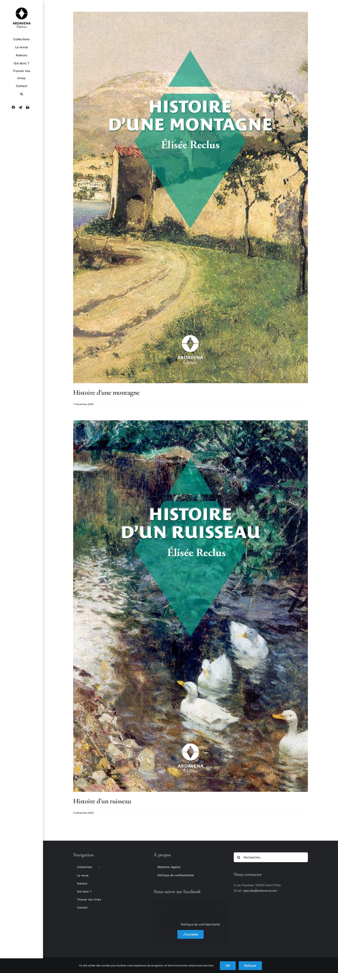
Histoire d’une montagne (106, 392)
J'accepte (190, 934)
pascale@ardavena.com (260, 890)
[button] (21, 94)
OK (228, 966)
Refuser (250, 966)
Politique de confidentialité (200, 924)
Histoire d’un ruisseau (102, 801)
